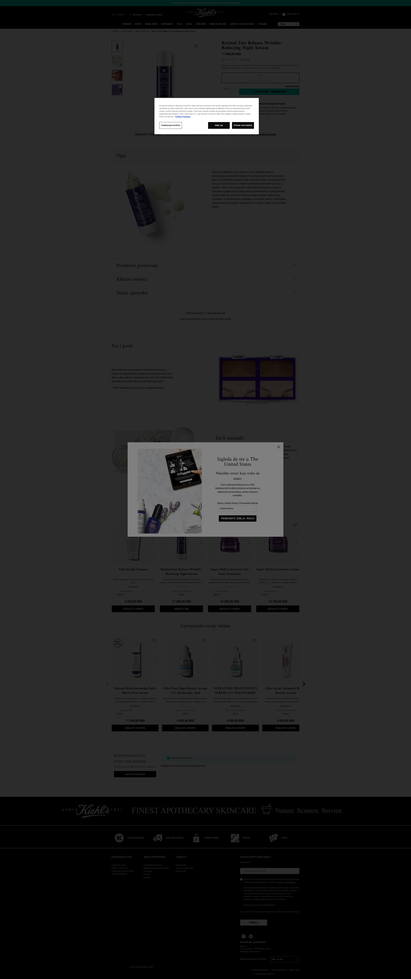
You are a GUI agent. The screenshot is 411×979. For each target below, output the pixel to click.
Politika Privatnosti (182, 116)
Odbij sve (219, 125)
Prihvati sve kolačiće (243, 125)
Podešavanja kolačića (170, 125)
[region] (206, 116)
